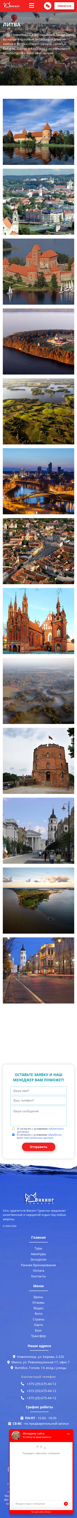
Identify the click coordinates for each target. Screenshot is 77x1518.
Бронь (38, 1297)
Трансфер (38, 1336)
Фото (38, 1313)
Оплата (38, 1270)
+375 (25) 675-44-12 (41, 1398)
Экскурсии (38, 1259)
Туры (38, 1248)
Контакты (38, 1276)
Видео (38, 1308)
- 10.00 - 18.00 (40, 1418)
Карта (38, 1325)
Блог (38, 1330)
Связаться (64, 6)
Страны (38, 1319)
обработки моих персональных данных (39, 1136)
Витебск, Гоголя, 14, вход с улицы (40, 1368)
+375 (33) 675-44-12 (41, 1391)
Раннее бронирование (38, 1265)
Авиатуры (38, 1254)
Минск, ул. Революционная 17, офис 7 (40, 1362)
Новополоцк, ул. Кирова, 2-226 (40, 1356)
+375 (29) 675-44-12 (41, 1384)
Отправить (38, 1147)
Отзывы (38, 1302)
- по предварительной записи (41, 1423)
